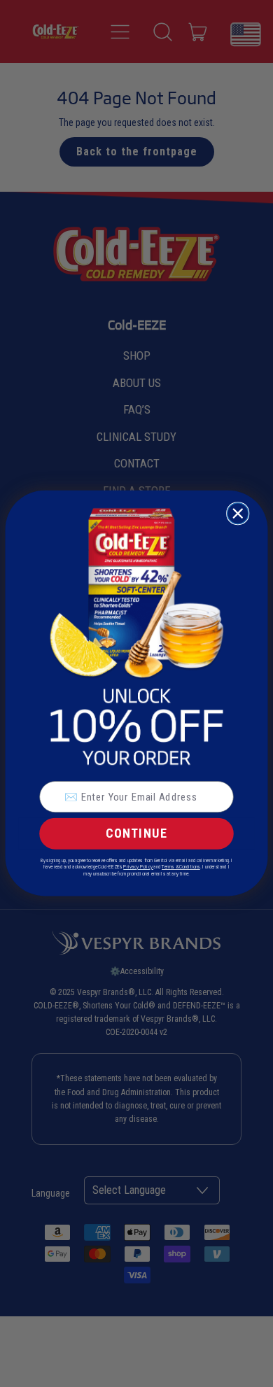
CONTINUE (137, 833)
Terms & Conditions (181, 867)
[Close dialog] (237, 513)
